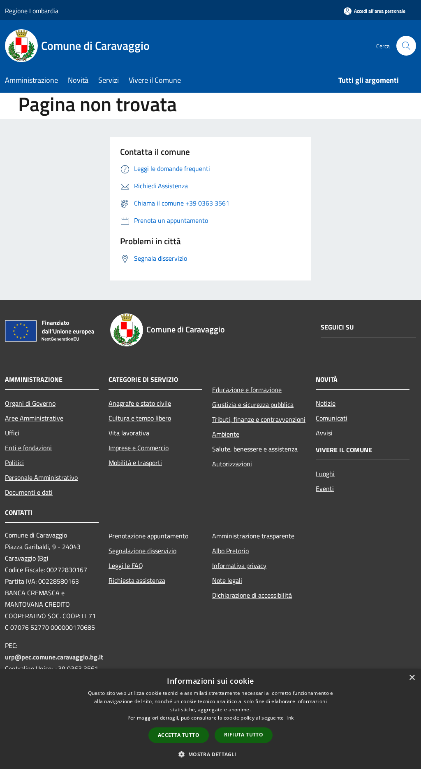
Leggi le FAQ (126, 565)
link (289, 717)
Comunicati (331, 418)
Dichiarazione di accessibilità (252, 595)
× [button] (412, 678)
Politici (14, 462)
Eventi (325, 488)
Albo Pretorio (230, 551)
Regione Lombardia (31, 11)
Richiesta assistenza (137, 580)
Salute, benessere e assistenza (255, 449)
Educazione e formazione (247, 390)
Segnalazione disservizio (142, 551)
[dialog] (210, 719)
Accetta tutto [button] (178, 735)
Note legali (227, 580)
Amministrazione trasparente (253, 536)
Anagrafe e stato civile (140, 403)
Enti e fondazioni (28, 448)
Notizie (325, 403)
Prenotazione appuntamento (148, 536)
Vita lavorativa (129, 433)
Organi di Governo (30, 403)
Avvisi (324, 433)
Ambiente (225, 434)
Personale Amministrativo (41, 477)
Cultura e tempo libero (140, 418)
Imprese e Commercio (139, 448)
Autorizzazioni (232, 464)
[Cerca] (406, 46)
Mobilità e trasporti (135, 462)
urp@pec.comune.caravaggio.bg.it (54, 657)
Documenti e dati (29, 492)
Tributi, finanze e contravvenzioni (258, 419)
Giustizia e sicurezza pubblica (253, 404)
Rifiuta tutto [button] (243, 734)
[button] (210, 754)
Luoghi (325, 474)
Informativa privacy (239, 565)
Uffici (12, 433)
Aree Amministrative (34, 418)
